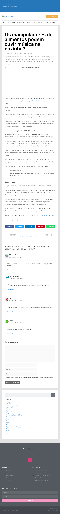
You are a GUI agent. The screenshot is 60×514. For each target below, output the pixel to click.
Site (7, 429)
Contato (52, 22)
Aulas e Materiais (17, 22)
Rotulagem (9, 425)
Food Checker (26, 22)
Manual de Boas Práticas (14, 415)
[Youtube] (51, 3)
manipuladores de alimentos (35, 101)
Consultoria (12, 220)
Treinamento (23, 220)
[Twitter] (56, 8)
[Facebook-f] (56, 3)
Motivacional (10, 419)
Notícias (8, 421)
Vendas (8, 433)
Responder (10, 269)
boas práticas (37, 211)
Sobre (47, 22)
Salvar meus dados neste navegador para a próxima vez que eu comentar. (29, 377)
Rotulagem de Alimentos (14, 427)
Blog (39, 22)
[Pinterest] (39, 460)
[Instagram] (46, 3)
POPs (8, 423)
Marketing (9, 417)
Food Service (10, 411)
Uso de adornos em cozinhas (46, 215)
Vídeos (43, 22)
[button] (9, 226)
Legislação (17, 220)
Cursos (9, 22)
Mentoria (33, 22)
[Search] (53, 395)
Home (4, 22)
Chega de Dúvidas (12, 405)
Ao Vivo (8, 403)
